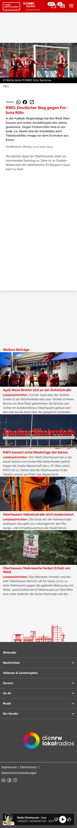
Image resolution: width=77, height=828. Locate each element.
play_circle (62, 819)
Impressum (9, 767)
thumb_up (69, 819)
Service (8, 683)
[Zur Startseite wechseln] (11, 6)
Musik (7, 703)
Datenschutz (28, 767)
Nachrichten (11, 662)
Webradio (9, 652)
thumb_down (56, 819)
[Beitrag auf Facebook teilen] (25, 102)
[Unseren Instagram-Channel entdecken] (15, 780)
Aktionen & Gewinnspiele (20, 673)
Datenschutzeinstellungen (19, 773)
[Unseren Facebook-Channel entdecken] (9, 780)
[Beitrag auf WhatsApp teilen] (18, 102)
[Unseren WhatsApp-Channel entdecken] (3, 780)
